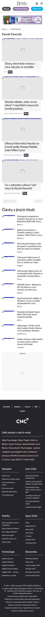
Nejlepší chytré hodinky (10, 569)
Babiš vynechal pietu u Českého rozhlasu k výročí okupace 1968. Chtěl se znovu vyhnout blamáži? (30, 233)
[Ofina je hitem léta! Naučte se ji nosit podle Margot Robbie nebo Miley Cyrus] (22, 129)
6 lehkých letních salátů (33, 507)
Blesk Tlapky (23, 440)
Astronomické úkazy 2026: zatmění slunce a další (33, 490)
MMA (27, 523)
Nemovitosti (14, 448)
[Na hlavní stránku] (22, 3)
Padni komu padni (8, 535)
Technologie (8, 552)
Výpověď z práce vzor (9, 539)
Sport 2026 (31, 516)
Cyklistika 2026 (30, 543)
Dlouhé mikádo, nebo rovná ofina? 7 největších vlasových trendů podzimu (22, 105)
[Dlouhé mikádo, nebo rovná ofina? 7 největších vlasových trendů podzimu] (22, 88)
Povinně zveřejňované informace (22, 611)
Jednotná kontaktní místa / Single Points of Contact (22, 608)
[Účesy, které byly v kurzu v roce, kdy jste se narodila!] (22, 49)
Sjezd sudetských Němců (10, 528)
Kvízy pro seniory (8, 488)
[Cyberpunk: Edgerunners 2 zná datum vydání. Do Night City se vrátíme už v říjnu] (9, 261)
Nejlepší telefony (8, 562)
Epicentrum (6, 476)
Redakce (17, 407)
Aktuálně (6, 469)
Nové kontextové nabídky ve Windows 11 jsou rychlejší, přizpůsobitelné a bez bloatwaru (29, 301)
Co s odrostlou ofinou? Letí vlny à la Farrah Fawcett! (20, 187)
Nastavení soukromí (14, 605)
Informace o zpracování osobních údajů (19, 602)
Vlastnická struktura (29, 605)
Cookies (36, 602)
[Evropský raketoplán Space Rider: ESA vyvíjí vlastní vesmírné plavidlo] (9, 316)
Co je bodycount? (8, 495)
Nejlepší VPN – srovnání (10, 572)
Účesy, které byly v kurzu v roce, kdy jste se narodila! (20, 65)
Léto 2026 (30, 469)
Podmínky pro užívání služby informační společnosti (22, 599)
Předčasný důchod (31, 559)
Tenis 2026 (29, 533)
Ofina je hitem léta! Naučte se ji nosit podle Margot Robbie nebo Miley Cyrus (22, 147)
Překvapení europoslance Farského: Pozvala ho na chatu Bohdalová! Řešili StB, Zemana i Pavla (30, 219)
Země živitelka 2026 (32, 575)
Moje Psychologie (9, 440)
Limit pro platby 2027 (32, 565)
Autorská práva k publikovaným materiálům (22, 596)
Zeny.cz (4, 29)
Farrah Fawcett (16, 29)
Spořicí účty (29, 562)
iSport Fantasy (15, 444)
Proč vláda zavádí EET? (9, 532)
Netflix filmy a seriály (9, 575)
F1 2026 (28, 536)
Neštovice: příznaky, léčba (11, 479)
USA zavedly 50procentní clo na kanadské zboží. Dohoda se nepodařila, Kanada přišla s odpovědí (29, 273)
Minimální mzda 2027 (32, 572)
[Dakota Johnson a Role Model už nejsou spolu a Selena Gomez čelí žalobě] (9, 343)
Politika (6, 516)
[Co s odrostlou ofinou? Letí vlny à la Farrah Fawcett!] (22, 171)
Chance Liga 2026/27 (13, 460)
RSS (35, 407)
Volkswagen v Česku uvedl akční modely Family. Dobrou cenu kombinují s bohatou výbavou (29, 328)
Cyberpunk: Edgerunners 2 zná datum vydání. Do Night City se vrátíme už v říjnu (29, 259)
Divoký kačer (6, 542)
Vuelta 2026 (29, 460)
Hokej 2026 (29, 529)
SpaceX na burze (7, 559)
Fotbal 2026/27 (30, 526)
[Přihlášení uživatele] (36, 3)
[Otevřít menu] (41, 3)
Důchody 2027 (30, 569)
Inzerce (27, 407)
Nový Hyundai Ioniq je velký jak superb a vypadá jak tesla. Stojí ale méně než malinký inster (29, 246)
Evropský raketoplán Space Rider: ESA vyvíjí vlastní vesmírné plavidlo (28, 314)
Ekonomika (31, 552)
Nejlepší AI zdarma (8, 565)
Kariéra (22, 411)
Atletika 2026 (30, 540)
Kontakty (6, 407)
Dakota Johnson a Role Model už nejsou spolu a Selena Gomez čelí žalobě (29, 341)
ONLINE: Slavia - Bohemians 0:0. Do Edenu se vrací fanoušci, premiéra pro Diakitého (29, 287)
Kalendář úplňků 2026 (9, 492)
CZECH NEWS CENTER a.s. (31, 586)
